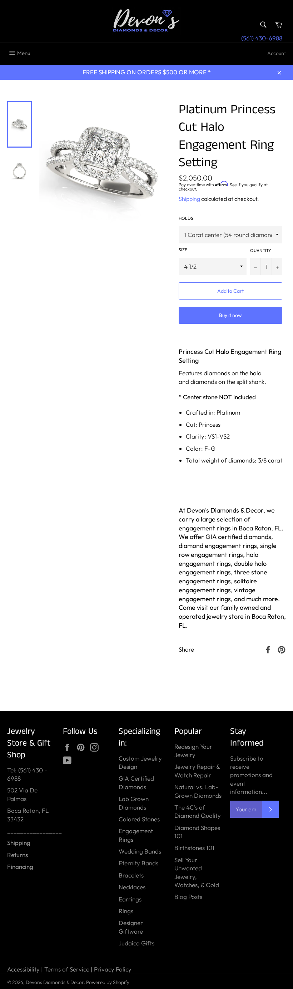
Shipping (189, 198)
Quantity (260, 250)
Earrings (130, 899)
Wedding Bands (140, 851)
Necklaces (132, 887)
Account (276, 53)
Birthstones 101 (194, 847)
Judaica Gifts (136, 943)
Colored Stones (139, 819)
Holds (186, 218)
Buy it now (230, 315)
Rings (126, 911)
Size (183, 249)
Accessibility (23, 969)
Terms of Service (66, 969)
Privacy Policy (112, 969)
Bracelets (131, 875)
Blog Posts (188, 896)
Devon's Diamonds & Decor (55, 982)
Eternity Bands (138, 863)
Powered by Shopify (107, 982)
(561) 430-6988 (261, 38)
